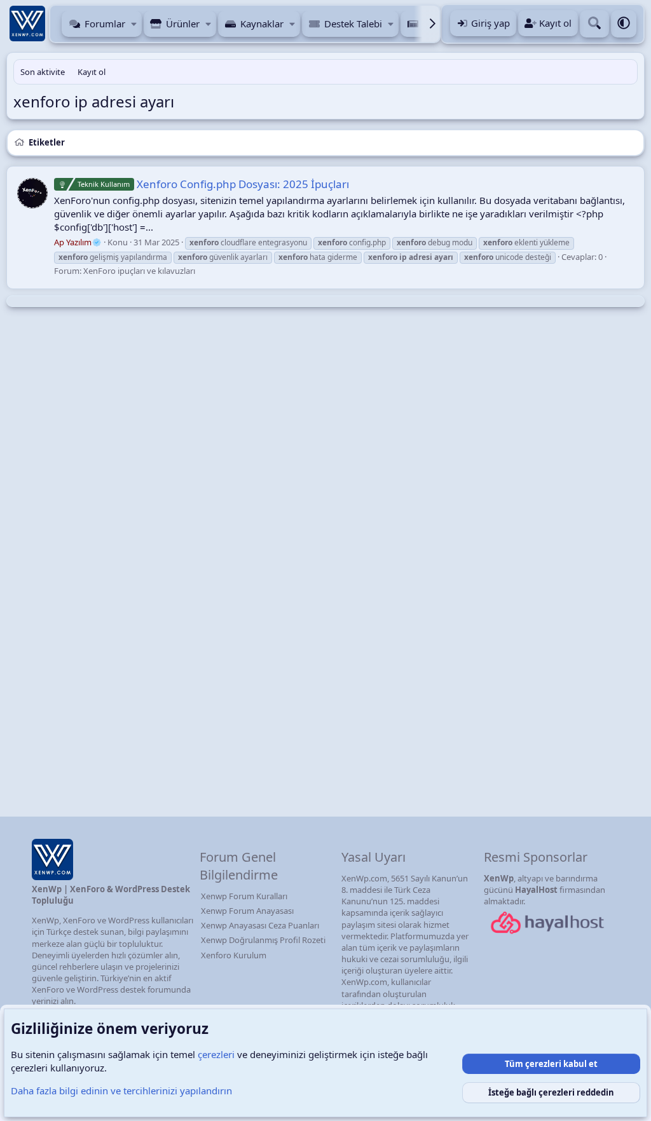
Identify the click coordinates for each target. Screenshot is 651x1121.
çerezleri (216, 1054)
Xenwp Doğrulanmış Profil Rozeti (263, 940)
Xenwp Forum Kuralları (244, 896)
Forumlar (105, 23)
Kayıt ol (92, 72)
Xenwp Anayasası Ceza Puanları (260, 925)
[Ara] (594, 23)
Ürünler (183, 23)
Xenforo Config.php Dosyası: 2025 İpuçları (213, 184)
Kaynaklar (262, 23)
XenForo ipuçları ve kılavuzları (139, 270)
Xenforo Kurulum (233, 955)
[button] (134, 24)
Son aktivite (42, 72)
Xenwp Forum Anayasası (247, 910)
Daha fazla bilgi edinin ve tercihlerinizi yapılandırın (121, 1090)
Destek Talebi (353, 23)
